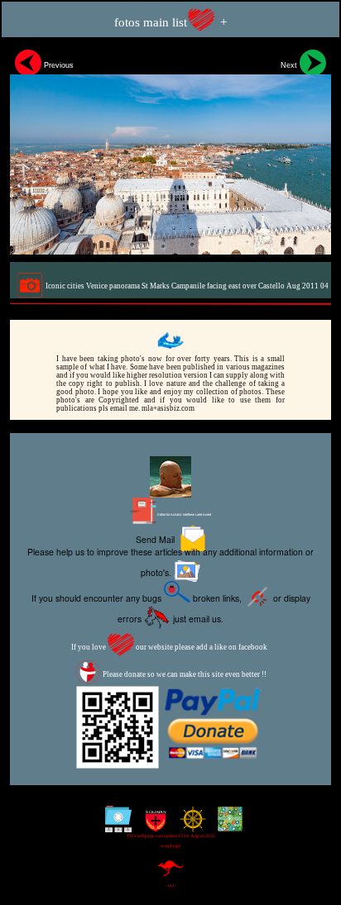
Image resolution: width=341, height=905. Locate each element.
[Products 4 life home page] (226, 825)
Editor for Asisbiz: (183, 514)
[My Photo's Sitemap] (114, 825)
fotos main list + (170, 22)
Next (290, 65)
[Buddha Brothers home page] (189, 825)
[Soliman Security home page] (152, 825)
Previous (57, 65)
